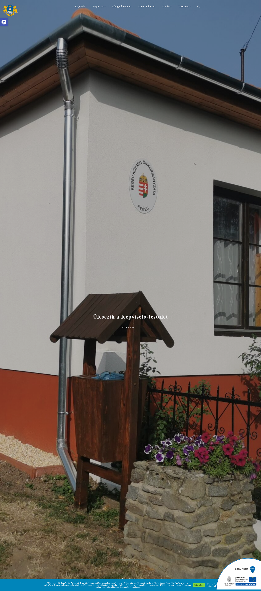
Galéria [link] (167, 6)
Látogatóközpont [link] (121, 6)
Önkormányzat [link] (147, 6)
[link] (4, 22)
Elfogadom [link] (198, 585)
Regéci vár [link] (98, 6)
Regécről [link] (80, 6)
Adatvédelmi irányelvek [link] (212, 585)
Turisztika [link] (183, 6)
